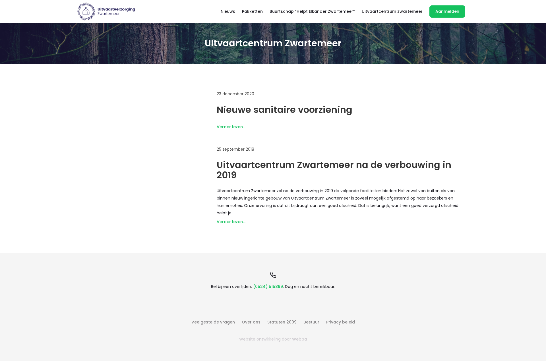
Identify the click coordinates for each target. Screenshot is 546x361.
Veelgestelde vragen (213, 322)
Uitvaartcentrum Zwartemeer (392, 11)
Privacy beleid (340, 322)
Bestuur (311, 322)
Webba (299, 339)
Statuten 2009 (282, 322)
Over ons (251, 322)
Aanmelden (447, 11)
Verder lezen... (231, 127)
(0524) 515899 (268, 286)
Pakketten (252, 11)
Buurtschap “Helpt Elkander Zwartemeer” (312, 11)
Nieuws (228, 11)
